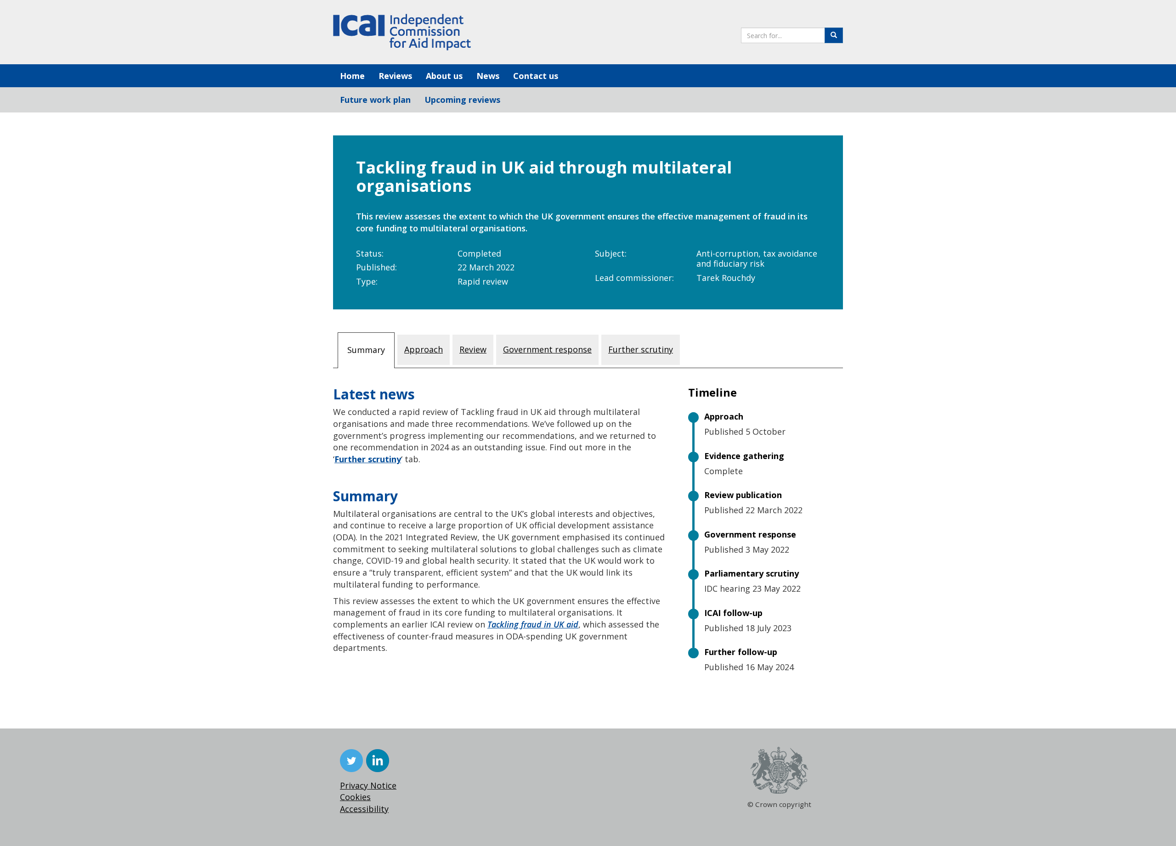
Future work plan (375, 99)
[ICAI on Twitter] (351, 760)
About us (444, 75)
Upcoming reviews (462, 99)
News (487, 75)
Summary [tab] (366, 349)
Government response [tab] (547, 349)
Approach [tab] (423, 349)
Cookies (355, 796)
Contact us (535, 75)
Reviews (395, 75)
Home (352, 75)
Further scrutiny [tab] (640, 349)
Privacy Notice (368, 785)
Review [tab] (472, 349)
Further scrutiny (367, 459)
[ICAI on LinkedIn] (377, 760)
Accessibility (364, 808)
